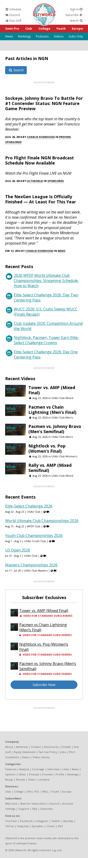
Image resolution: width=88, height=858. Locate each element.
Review (20, 779)
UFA (29, 791)
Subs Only (76, 36)
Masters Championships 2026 (31, 565)
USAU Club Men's (62, 417)
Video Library (41, 757)
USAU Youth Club (35, 541)
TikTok (9, 826)
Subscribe (72, 15)
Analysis (24, 769)
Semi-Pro (12, 28)
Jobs (63, 752)
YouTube (11, 821)
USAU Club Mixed (62, 398)
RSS (60, 826)
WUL (45, 791)
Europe (77, 28)
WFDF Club (33, 526)
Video (32, 779)
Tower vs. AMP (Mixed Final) (51, 390)
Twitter (55, 821)
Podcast (34, 774)
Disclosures (51, 747)
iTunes (50, 826)
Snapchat (23, 826)
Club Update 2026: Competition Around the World (48, 326)
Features (10, 769)
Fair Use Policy (48, 752)
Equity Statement (25, 752)
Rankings (24, 36)
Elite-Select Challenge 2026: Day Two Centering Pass (46, 297)
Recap (9, 779)
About (9, 747)
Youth (61, 28)
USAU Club (33, 511)
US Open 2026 (17, 550)
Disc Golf (15, 21)
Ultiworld (35, 181)
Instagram (42, 821)
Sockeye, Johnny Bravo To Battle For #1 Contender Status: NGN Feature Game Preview (44, 103)
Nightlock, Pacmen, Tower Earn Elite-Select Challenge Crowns (46, 340)
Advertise (22, 747)
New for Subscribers (33, 803)
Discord (14, 15)
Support (23, 808)
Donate (66, 747)
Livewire (44, 779)
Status (26, 757)
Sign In (74, 9)
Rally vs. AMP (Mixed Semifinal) (50, 467)
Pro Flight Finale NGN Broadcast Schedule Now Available (39, 160)
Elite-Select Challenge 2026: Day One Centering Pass (46, 354)
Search (74, 21)
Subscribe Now (44, 684)
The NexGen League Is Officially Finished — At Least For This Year (40, 199)
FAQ (34, 808)
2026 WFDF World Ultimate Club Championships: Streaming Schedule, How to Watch (46, 280)
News (9, 36)
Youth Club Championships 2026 (33, 535)
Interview (53, 769)
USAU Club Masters (36, 570)
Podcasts (42, 36)
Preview (65, 137)
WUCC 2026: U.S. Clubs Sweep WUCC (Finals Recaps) (45, 311)
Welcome (11, 803)
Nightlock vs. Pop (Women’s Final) (46, 448)
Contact (36, 747)
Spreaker (37, 826)
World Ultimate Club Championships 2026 (41, 520)
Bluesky (68, 821)
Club (28, 28)
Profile (60, 774)
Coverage (38, 769)
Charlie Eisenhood (41, 137)
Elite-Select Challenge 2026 (28, 506)
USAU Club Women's (64, 456)
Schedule (15, 9)
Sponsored (13, 142)
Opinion (10, 774)
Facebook (26, 821)
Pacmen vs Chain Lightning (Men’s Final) (52, 409)
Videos (59, 36)
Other (22, 774)
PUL (36, 791)
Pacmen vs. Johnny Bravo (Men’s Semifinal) (54, 428)
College (44, 28)
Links (65, 769)
